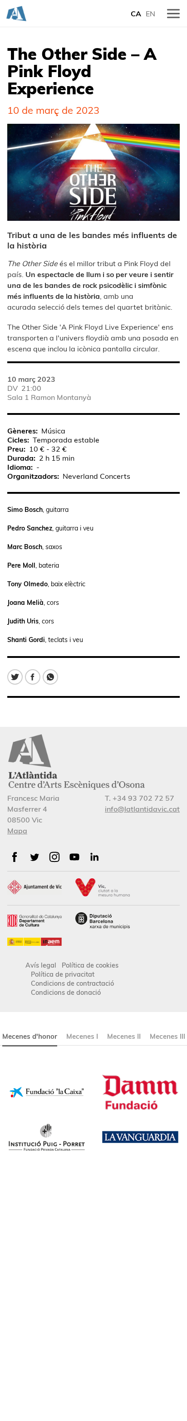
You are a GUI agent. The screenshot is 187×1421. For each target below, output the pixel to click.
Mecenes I (82, 1036)
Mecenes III (167, 1036)
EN (150, 13)
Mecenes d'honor (29, 1036)
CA (136, 13)
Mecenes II (124, 1036)
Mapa (17, 830)
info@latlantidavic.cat (142, 808)
